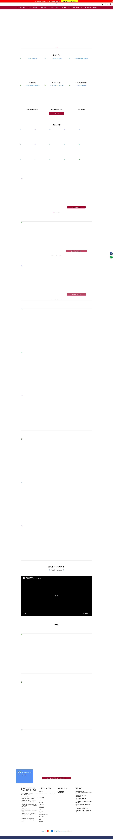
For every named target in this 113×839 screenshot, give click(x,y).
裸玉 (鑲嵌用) (88, 7)
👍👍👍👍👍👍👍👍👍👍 (23, 772)
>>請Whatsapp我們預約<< (81, 808)
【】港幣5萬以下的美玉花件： (28, 800)
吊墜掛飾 (35, 7)
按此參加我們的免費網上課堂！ (69, 1)
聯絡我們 (95, 7)
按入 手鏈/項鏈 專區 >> (76, 251)
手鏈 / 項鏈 (43, 7)
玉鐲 (30, 7)
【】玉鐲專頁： (25, 797)
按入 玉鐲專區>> (76, 207)
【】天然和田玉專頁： (27, 818)
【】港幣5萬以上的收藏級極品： (29, 804)
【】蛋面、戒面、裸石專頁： (28, 813)
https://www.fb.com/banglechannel (29, 798)
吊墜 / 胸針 (41, 802)
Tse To (24, 774)
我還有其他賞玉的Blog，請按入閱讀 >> (56, 778)
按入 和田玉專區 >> (76, 295)
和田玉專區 (63, 7)
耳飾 (57, 7)
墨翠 (69, 7)
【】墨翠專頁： (25, 809)
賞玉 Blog (22, 7)
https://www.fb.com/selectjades (28, 801)
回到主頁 (41, 791)
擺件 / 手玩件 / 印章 (77, 7)
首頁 (17, 7)
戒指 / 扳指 (50, 7)
